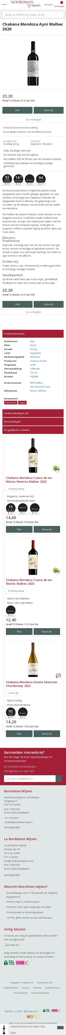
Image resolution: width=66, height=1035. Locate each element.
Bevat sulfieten (38, 390)
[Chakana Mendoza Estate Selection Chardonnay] (33, 660)
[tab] (33, 334)
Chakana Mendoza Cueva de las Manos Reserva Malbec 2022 (29, 479)
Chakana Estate (38, 360)
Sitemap (37, 987)
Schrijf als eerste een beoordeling (20, 127)
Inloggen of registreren (21, 982)
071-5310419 (12, 818)
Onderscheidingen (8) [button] (16, 413)
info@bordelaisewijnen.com (19, 860)
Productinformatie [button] (14, 333)
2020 (32, 364)
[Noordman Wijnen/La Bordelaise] (25, 4)
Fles (17, 110)
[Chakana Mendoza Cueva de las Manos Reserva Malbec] (33, 455)
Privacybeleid (20, 992)
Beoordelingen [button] (12, 421)
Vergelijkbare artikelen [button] (17, 429)
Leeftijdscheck (52, 987)
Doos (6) (48, 110)
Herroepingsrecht (40, 992)
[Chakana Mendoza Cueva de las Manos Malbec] (33, 557)
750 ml (33, 372)
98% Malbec (36, 382)
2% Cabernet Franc (40, 386)
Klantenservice (45, 982)
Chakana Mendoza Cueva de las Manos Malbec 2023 (29, 581)
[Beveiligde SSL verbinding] (23, 963)
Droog (33, 349)
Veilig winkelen (10, 987)
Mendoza (35, 356)
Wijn (32, 341)
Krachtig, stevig (16, 488)
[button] (7, 179)
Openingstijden (12, 827)
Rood (33, 345)
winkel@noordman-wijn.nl (18, 822)
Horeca (25, 987)
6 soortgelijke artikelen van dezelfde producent (27, 131)
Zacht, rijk (13, 693)
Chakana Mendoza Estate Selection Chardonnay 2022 (31, 684)
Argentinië (35, 353)
